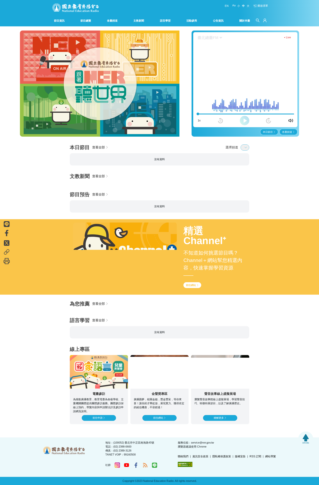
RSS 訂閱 (255, 456)
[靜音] (290, 120)
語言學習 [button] (165, 20)
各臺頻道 (287, 131)
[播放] (245, 121)
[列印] (6, 261)
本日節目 (268, 131)
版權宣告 (240, 456)
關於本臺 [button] (244, 20)
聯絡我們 (183, 456)
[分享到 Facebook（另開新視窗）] (6, 233)
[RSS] (145, 465)
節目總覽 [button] (85, 20)
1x (199, 120)
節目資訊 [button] (59, 20)
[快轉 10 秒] (268, 120)
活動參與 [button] (191, 20)
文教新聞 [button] (138, 20)
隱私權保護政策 (221, 456)
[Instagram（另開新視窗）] (117, 465)
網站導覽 (270, 456)
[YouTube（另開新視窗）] (126, 465)
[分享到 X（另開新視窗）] (6, 243)
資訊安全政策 (200, 456)
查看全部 (98, 147)
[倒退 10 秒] (220, 120)
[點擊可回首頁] (75, 7)
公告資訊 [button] (218, 20)
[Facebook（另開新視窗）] (136, 465)
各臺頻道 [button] (112, 20)
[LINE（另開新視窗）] (154, 465)
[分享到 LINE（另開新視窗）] (6, 224)
